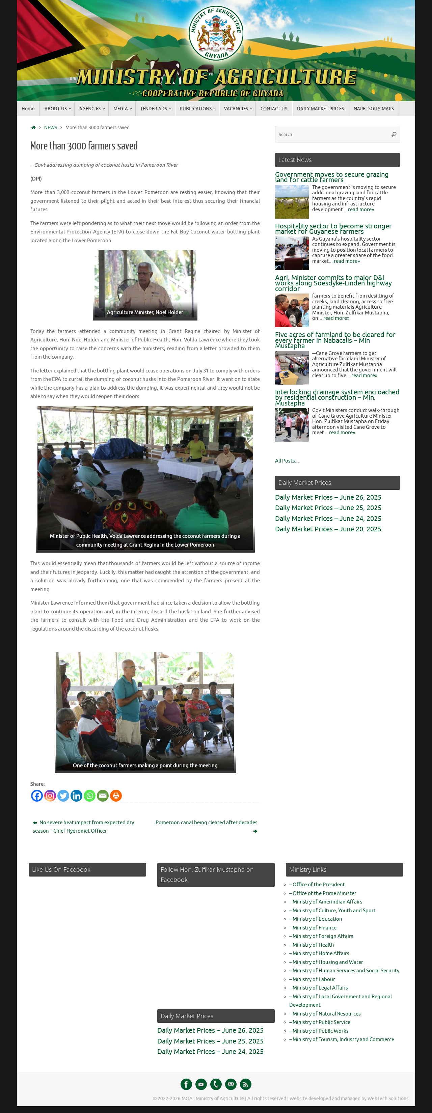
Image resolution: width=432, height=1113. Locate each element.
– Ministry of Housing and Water (326, 962)
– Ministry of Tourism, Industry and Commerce (341, 1039)
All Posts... (287, 461)
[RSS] (245, 1084)
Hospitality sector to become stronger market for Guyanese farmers (333, 229)
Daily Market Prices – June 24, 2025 (328, 518)
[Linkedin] (76, 796)
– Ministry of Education (315, 919)
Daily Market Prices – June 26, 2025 (328, 497)
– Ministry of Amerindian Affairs (325, 902)
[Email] (103, 796)
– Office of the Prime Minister (322, 893)
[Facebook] (37, 796)
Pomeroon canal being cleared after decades (207, 822)
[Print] (116, 796)
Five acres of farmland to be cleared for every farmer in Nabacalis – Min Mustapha (335, 340)
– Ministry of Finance (312, 928)
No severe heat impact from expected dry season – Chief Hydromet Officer (83, 827)
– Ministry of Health (311, 945)
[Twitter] (63, 796)
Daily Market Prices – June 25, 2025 (328, 508)
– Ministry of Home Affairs (319, 953)
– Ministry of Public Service (319, 1022)
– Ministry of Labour (312, 979)
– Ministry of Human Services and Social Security (344, 971)
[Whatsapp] (90, 796)
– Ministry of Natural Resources (325, 1014)
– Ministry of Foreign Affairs (321, 936)
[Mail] (231, 1084)
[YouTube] (201, 1084)
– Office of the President (317, 885)
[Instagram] (50, 796)
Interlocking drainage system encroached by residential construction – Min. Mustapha (337, 398)
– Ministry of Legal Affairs (318, 988)
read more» (361, 209)
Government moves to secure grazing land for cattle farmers (332, 177)
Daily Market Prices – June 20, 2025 (328, 529)
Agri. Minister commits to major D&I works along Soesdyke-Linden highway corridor (333, 283)
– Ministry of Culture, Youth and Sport (332, 911)
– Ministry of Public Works (319, 1031)
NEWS (50, 128)
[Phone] (216, 1084)
